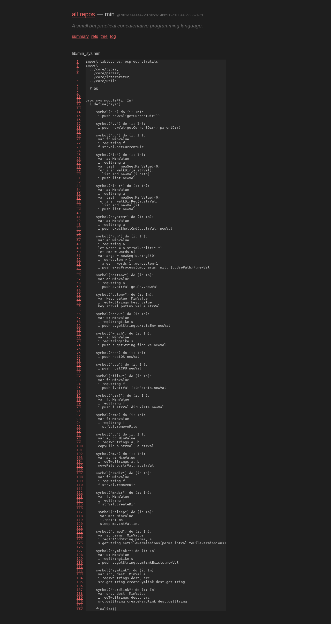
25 (79, 155)
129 (80, 559)
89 (79, 403)
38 (79, 205)
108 (80, 477)
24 (79, 151)
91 (79, 411)
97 (79, 434)
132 (80, 570)
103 (80, 458)
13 (79, 108)
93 (79, 419)
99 (79, 442)
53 (79, 263)
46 (79, 236)
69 (79, 326)
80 (79, 368)
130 (80, 562)
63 (79, 302)
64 (79, 306)
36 (79, 197)
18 (79, 127)
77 (79, 357)
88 (79, 399)
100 (80, 446)
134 (80, 578)
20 (79, 135)
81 (79, 372)
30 (79, 174)
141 (80, 605)
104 (80, 461)
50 (79, 252)
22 (79, 143)
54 (79, 267)
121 (80, 527)
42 (79, 221)
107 (80, 473)
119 (80, 520)
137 (80, 590)
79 (79, 364)
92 (79, 415)
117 (80, 512)
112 (80, 493)
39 (79, 209)
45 (79, 232)
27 (79, 162)
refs (94, 36)
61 (79, 294)
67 (79, 318)
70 (79, 329)
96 (79, 430)
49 (79, 248)
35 (79, 193)
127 (80, 551)
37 (79, 201)
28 (79, 166)
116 (80, 508)
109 (80, 481)
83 (79, 380)
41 (79, 217)
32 (79, 182)
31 (79, 178)
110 (80, 485)
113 (80, 496)
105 (80, 465)
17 (79, 124)
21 (79, 139)
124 (80, 539)
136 (80, 586)
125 (80, 543)
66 (79, 314)
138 (80, 594)
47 (79, 240)
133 (80, 574)
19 (79, 131)
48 (79, 244)
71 (79, 333)
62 (79, 298)
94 (79, 423)
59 (79, 287)
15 (79, 116)
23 (79, 147)
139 (80, 597)
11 (79, 100)
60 (79, 291)
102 (80, 454)
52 (79, 260)
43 (79, 225)
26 (79, 159)
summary (80, 36)
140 (80, 601)
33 (79, 186)
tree (104, 36)
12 (79, 104)
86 (79, 392)
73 (79, 341)
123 (80, 535)
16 (79, 120)
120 (80, 524)
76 (79, 353)
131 (80, 566)
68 (79, 322)
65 (79, 310)
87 (79, 395)
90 (79, 407)
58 (79, 283)
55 (79, 271)
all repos (83, 14)
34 (79, 190)
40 (79, 213)
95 (79, 427)
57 (79, 279)
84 (79, 384)
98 (79, 438)
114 (80, 500)
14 (79, 112)
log (113, 36)
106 (80, 469)
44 (79, 228)
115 (80, 504)
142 (80, 609)
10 (79, 96)
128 (80, 555)
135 (80, 582)
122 (80, 531)
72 (79, 337)
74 (79, 345)
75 (79, 349)
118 (80, 516)
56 (79, 275)
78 (79, 360)
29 (79, 170)
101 (80, 450)
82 (79, 376)
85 (79, 388)
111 (80, 489)
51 (79, 256)
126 (80, 547)
